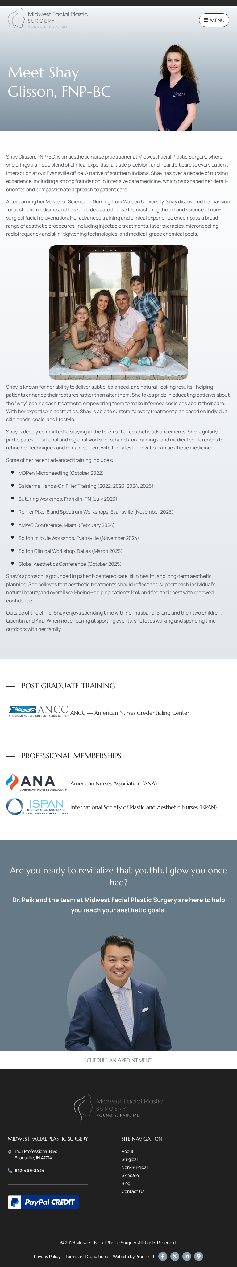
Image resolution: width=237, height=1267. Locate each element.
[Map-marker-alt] (198, 1256)
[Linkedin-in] (186, 1256)
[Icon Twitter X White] (174, 1256)
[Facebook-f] (162, 1256)
